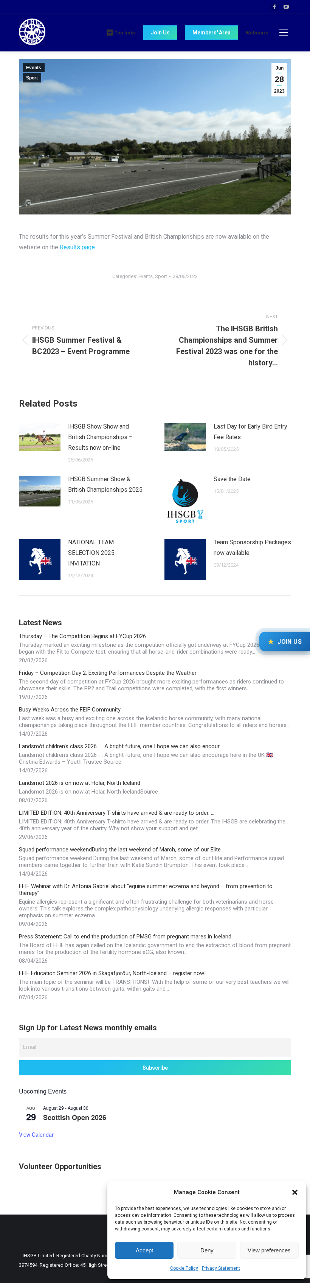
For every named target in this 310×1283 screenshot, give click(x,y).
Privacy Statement (221, 1268)
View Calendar (36, 1134)
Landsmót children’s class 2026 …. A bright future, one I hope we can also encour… (121, 746)
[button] (295, 1192)
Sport (32, 78)
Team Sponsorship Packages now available (252, 547)
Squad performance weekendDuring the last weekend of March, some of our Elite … (122, 849)
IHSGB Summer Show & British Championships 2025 (105, 484)
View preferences (269, 1250)
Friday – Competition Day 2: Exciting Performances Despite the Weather (108, 672)
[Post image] (39, 437)
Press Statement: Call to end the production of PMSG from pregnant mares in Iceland (125, 936)
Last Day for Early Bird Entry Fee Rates (250, 432)
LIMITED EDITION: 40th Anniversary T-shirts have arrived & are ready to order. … (116, 812)
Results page (77, 247)
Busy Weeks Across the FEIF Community (70, 709)
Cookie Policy (184, 1268)
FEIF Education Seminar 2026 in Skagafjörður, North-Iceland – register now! (112, 973)
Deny (207, 1250)
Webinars (257, 33)
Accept (144, 1250)
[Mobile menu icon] (283, 32)
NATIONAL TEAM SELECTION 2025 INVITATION (91, 553)
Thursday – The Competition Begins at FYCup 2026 (82, 636)
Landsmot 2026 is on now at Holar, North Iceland (79, 783)
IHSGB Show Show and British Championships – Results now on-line (100, 437)
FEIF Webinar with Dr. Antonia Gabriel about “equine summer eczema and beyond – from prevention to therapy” (146, 889)
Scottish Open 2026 (74, 1117)
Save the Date (232, 479)
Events (33, 67)
